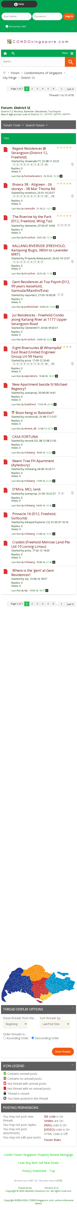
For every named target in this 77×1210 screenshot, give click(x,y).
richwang (30, 469)
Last (69, 89)
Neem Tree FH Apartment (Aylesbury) (32, 463)
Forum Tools (12, 125)
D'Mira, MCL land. (26, 489)
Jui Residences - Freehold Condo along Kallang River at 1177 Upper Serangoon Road (39, 319)
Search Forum (35, 125)
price (28, 360)
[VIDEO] (49, 1129)
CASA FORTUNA (25, 436)
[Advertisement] (38, 788)
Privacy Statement (34, 1171)
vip (27, 579)
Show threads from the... (19, 1018)
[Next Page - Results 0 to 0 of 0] (61, 89)
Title (6, 138)
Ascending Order (17, 1038)
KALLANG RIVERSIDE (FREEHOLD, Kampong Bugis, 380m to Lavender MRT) (39, 250)
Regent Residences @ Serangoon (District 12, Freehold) (29, 152)
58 (53, 196)
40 (53, 364)
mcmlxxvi (30, 193)
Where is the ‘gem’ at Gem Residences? (32, 572)
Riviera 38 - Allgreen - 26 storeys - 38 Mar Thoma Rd (33, 186)
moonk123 (31, 440)
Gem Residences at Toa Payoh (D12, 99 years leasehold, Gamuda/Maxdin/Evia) (40, 286)
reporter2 (31, 295)
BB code (50, 1116)
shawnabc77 (33, 161)
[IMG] (48, 1125)
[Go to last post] (61, 176)
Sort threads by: (50, 1018)
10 (46, 165)
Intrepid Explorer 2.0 (37, 522)
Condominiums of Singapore (43, 73)
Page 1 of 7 (17, 88)
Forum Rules (52, 1140)
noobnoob (31, 416)
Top (52, 1171)
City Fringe (10, 78)
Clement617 (32, 328)
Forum (15, 73)
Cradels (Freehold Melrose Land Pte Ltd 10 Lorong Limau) (40, 544)
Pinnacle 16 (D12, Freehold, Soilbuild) (33, 515)
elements (31, 225)
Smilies (48, 1121)
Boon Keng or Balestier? (35, 412)
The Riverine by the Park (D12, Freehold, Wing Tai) (31, 218)
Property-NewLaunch (38, 258)
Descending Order (46, 1038)
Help (19, 4)
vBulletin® (38, 1187)
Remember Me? (17, 26)
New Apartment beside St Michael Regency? (39, 386)
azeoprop (31, 393)
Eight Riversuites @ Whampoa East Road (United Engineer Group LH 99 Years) (36, 352)
